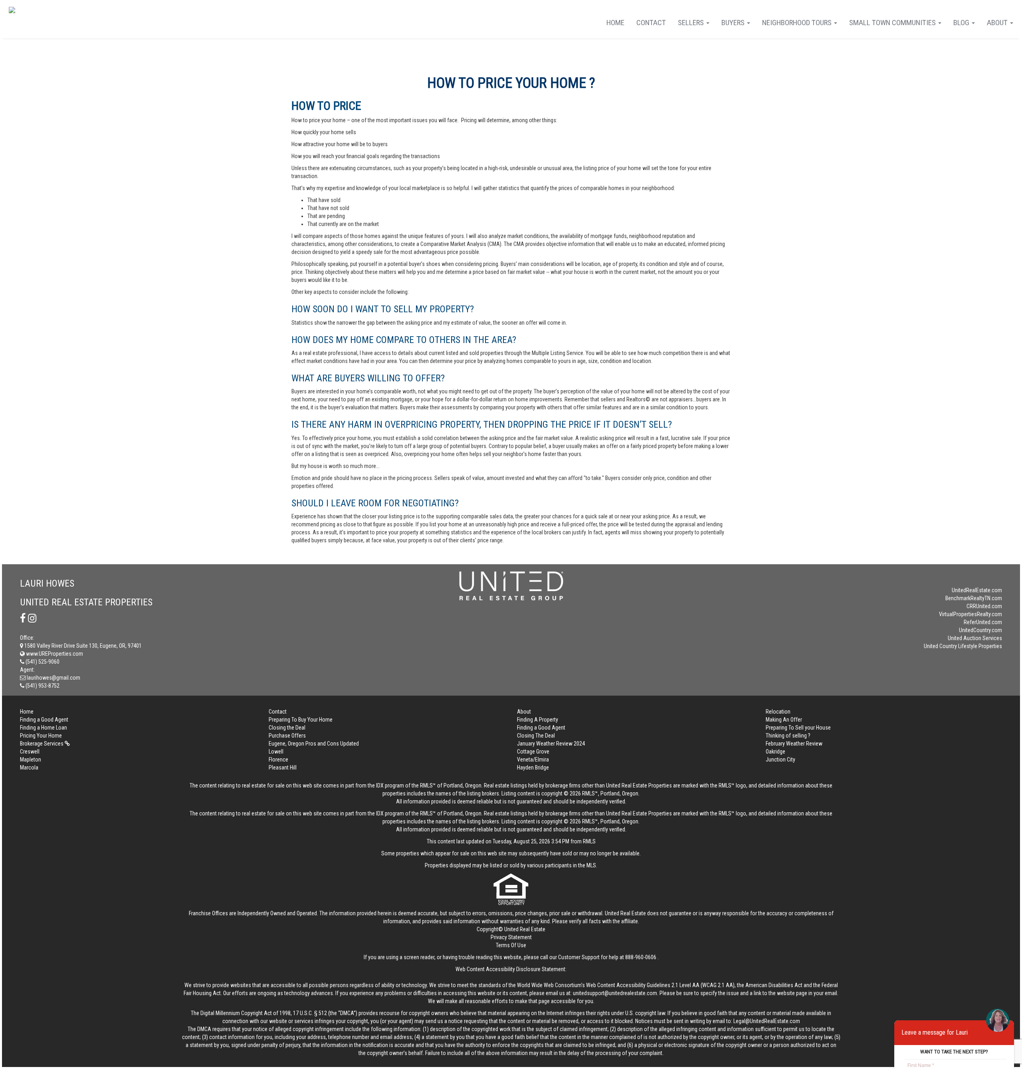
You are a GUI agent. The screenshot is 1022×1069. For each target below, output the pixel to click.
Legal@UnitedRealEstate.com (766, 1021)
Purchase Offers (287, 735)
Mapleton (30, 759)
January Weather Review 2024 (551, 743)
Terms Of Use (511, 945)
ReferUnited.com (983, 622)
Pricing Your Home (41, 735)
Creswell (30, 751)
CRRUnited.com (984, 606)
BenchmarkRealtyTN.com (973, 598)
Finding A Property (537, 719)
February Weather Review (794, 743)
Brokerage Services (42, 743)
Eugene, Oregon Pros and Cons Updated (314, 743)
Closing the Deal (287, 727)
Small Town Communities (893, 22)
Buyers (733, 22)
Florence (278, 759)
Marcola (29, 767)
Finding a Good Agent (44, 719)
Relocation (778, 711)
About (998, 22)
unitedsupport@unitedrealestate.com (615, 993)
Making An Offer (784, 719)
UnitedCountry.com (980, 630)
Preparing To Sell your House (798, 727)
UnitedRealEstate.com (977, 590)
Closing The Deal (536, 735)
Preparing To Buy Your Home (301, 719)
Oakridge (775, 751)
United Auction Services (975, 638)
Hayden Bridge (533, 767)
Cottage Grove (533, 751)
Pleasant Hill (283, 767)
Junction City (780, 759)
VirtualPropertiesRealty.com (970, 614)
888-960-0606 (640, 957)
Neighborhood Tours (797, 22)
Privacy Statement (511, 937)
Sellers (691, 22)
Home (615, 22)
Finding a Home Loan (43, 727)
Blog (962, 22)
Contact (651, 22)
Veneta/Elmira (533, 759)
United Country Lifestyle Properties (963, 646)
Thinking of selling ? (788, 735)
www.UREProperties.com (54, 654)
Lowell (276, 751)
